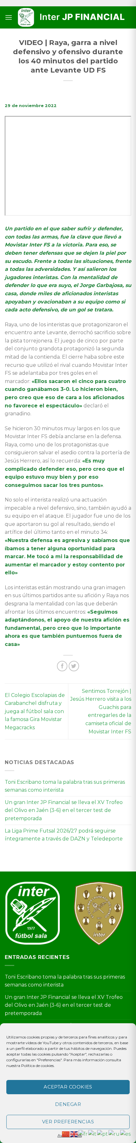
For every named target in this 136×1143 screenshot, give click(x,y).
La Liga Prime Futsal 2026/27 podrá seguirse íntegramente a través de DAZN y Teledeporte (64, 835)
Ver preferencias (68, 1122)
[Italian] (92, 1134)
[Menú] (8, 17)
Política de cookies (37, 1065)
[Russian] (114, 1134)
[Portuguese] (102, 1134)
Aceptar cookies (68, 1087)
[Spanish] (125, 1134)
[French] (83, 1134)
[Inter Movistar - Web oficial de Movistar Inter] (72, 17)
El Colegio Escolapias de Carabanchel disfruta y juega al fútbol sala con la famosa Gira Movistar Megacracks (35, 711)
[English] (74, 1134)
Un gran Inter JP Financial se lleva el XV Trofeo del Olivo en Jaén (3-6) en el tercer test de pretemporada (64, 810)
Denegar (68, 1104)
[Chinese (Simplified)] (66, 1134)
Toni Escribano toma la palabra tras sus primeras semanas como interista (65, 786)
